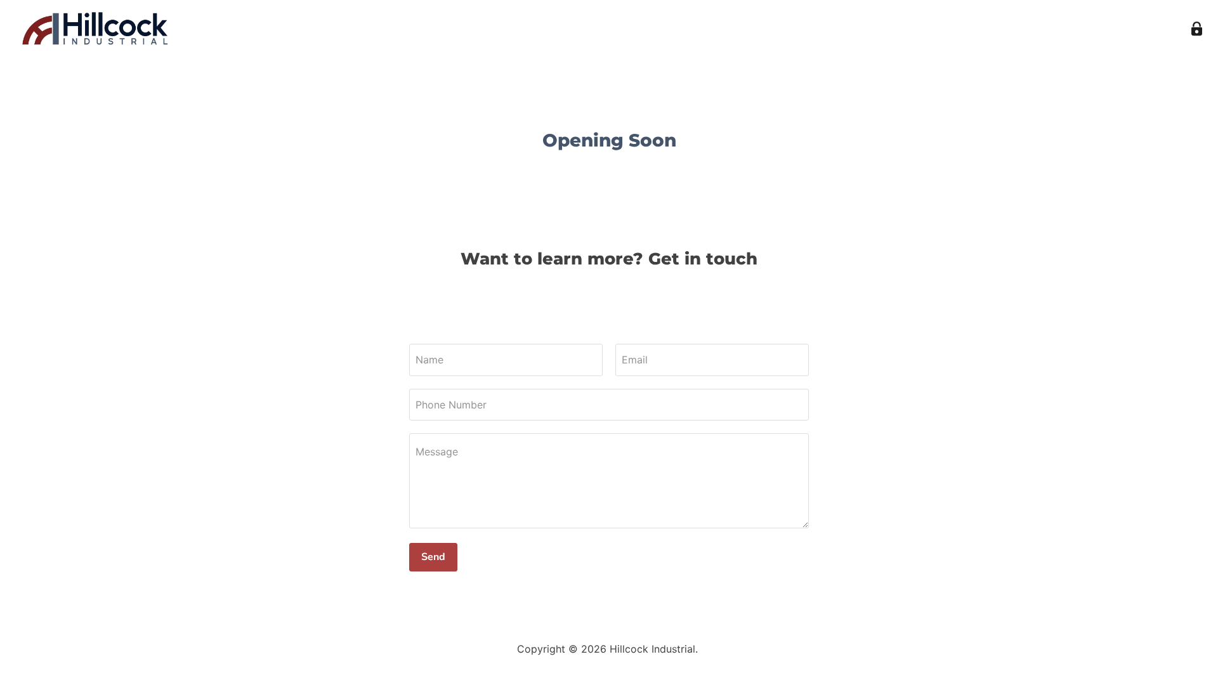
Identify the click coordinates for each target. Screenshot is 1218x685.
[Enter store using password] (1196, 28)
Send (433, 557)
